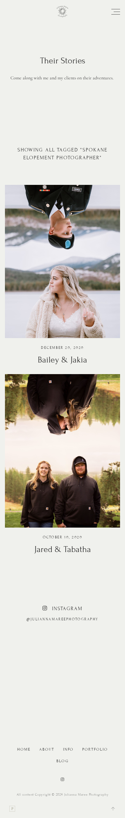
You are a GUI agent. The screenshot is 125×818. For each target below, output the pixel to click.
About (46, 749)
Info (68, 749)
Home (24, 749)
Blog (62, 761)
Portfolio (95, 749)
